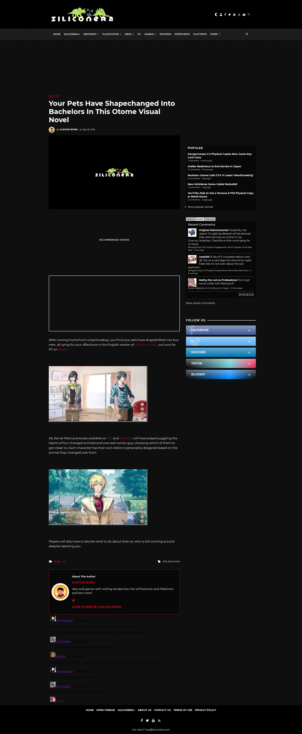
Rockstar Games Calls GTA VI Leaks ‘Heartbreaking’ (221, 175)
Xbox (128, 34)
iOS (109, 438)
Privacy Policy (205, 710)
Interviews (182, 34)
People (190, 219)
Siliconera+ (72, 34)
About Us (144, 710)
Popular (210, 219)
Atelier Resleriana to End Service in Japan (214, 166)
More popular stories (200, 206)
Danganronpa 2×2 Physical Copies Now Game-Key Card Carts (218, 270)
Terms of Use (182, 710)
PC (139, 34)
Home (56, 34)
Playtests (200, 34)
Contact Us (162, 710)
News (52, 96)
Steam (63, 349)
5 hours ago (236, 288)
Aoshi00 (204, 256)
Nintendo (90, 34)
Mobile (149, 34)
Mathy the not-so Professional (218, 280)
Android (126, 438)
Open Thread (105, 710)
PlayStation (110, 34)
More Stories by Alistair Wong (97, 607)
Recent (200, 219)
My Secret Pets (172, 561)
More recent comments (200, 303)
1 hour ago (199, 250)
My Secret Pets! (146, 344)
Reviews (165, 34)
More (214, 34)
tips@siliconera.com (157, 729)
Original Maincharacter (214, 230)
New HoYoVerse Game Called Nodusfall (212, 184)
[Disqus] (114, 658)
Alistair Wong (69, 129)
